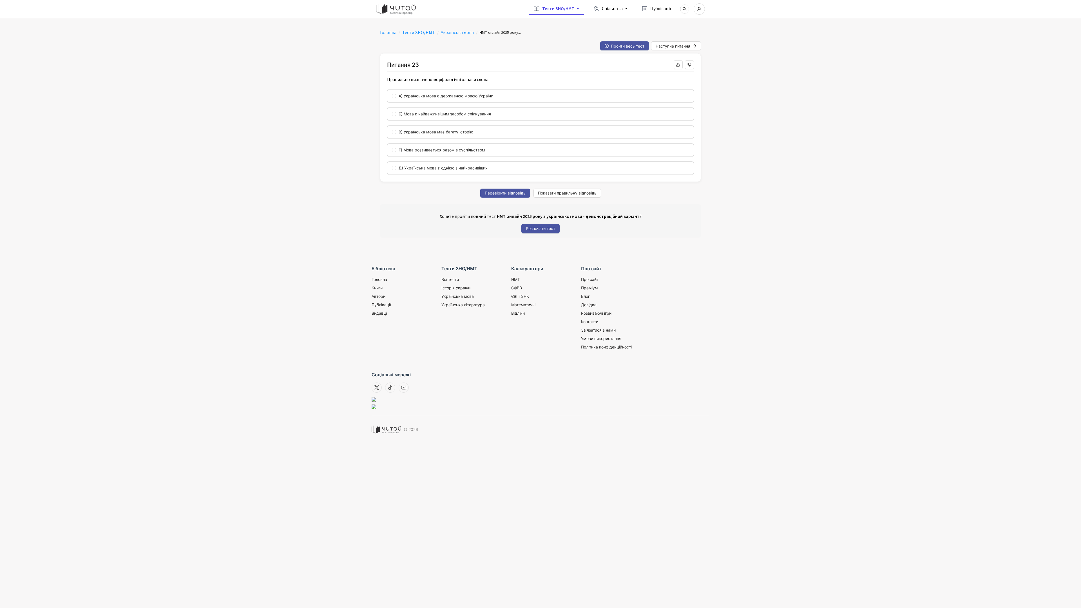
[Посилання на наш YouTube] (404, 388)
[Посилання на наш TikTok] (390, 388)
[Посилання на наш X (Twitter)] (377, 388)
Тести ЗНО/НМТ (418, 33)
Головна (388, 33)
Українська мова (457, 33)
